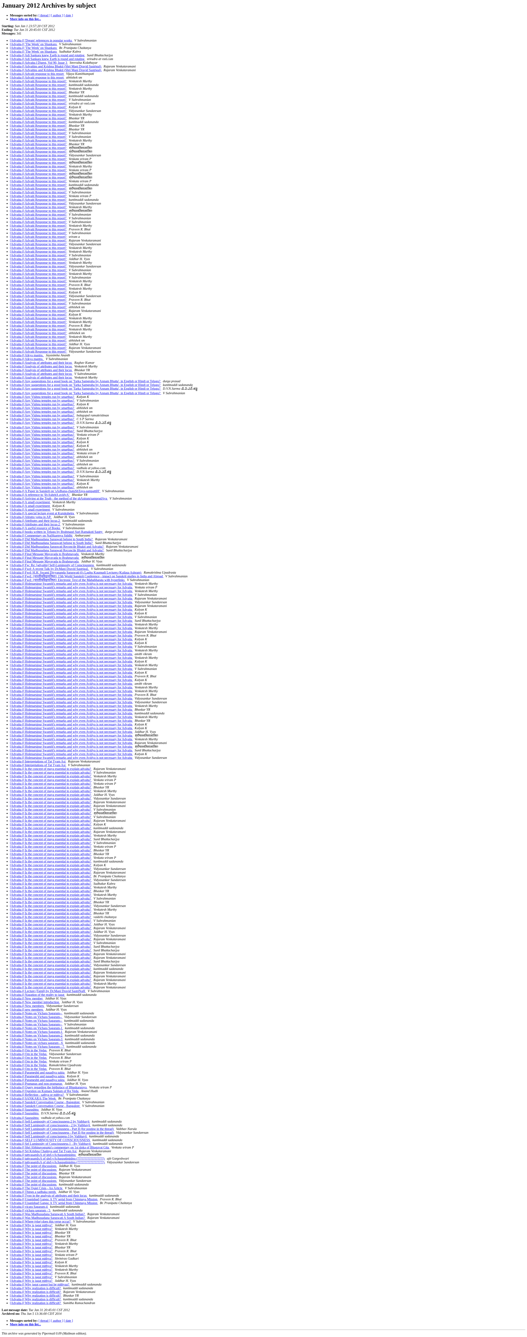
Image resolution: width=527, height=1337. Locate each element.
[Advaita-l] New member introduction (35, 1002)
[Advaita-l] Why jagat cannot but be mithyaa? (40, 1284)
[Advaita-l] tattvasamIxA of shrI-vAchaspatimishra (43, 1155)
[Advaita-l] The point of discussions (33, 1166)
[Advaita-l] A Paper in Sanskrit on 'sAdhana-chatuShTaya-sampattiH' (55, 491)
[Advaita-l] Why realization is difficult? (36, 1288)
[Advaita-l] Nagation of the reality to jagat (37, 994)
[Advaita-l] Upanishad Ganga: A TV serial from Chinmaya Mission (54, 1199)
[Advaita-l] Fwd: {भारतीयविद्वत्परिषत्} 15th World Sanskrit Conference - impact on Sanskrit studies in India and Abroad (87, 576)
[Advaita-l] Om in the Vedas (28, 1050)
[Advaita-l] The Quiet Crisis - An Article (36, 1188)
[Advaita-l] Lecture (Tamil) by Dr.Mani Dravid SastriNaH (48, 991)
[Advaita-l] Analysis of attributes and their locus (41, 362)
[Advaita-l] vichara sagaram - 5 (30, 1210)
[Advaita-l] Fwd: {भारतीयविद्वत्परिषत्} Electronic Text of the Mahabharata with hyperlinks (67, 580)
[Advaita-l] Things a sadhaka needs (33, 1192)
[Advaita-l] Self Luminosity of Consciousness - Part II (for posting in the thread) (62, 1129)
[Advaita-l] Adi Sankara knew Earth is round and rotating (47, 55)
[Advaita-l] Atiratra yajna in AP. (31, 517)
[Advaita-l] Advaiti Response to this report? (38, 81)
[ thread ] (44, 15)
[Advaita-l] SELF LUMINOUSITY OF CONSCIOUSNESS (50, 1140)
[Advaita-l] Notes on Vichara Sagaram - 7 (37, 1046)
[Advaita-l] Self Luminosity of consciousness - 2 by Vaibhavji (50, 1125)
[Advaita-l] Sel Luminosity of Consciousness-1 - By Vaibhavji (50, 1143)
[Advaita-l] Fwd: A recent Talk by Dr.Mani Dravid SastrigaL (49, 569)
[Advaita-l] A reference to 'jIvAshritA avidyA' (40, 494)
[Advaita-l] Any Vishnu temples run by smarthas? (42, 397)
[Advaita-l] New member (26, 998)
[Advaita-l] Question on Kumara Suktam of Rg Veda (44, 1091)
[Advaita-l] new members (27, 1009)
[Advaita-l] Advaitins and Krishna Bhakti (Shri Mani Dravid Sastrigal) (56, 66)
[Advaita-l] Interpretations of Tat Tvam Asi (38, 761)
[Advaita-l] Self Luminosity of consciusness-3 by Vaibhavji (48, 1136)
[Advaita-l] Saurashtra (24, 1109)
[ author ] (57, 15)
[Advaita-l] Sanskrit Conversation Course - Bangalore (45, 1102)
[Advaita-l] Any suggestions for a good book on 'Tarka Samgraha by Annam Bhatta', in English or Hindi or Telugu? (85, 381)
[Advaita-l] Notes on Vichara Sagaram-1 (36, 1028)
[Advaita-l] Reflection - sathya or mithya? (37, 1094)
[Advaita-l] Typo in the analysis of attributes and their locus (48, 1195)
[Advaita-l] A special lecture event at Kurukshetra (42, 513)
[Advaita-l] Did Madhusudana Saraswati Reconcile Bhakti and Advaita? (57, 546)
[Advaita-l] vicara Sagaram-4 (29, 1206)
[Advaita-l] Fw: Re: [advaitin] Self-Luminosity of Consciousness (52, 565)
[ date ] (68, 15)
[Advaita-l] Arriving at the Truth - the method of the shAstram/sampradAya (59, 498)
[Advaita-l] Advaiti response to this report (37, 74)
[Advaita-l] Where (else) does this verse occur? (40, 1221)
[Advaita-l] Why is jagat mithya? (31, 1225)
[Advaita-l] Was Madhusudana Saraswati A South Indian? (48, 1214)
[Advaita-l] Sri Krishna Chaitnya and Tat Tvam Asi (43, 1151)
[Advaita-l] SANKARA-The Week (33, 1098)
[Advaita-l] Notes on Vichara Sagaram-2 (36, 1035)
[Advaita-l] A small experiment (30, 502)
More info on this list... (25, 19)
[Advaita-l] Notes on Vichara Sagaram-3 (36, 1039)
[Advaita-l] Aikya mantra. (27, 355)
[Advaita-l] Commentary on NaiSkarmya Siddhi (41, 535)
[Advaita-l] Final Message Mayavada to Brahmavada (44, 554)
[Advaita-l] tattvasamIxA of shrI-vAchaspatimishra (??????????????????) (57, 1158)
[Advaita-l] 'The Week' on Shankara (33, 44)
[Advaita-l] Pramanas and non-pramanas (36, 1083)
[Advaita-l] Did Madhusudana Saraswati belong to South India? (51, 539)
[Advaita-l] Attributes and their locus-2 (35, 520)
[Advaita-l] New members (27, 1006)
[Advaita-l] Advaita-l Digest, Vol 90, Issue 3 (39, 62)
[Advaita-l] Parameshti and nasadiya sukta (37, 1072)
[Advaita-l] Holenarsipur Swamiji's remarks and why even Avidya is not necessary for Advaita (71, 583)
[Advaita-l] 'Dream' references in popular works (41, 40)
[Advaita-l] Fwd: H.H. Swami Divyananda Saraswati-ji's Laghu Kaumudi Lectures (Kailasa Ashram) (76, 572)
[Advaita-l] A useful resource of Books (35, 528)
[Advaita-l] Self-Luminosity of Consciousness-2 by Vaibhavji (50, 1121)
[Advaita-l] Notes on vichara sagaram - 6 (37, 1043)
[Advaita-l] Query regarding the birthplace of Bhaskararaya (48, 1087)
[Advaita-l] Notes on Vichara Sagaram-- (36, 1013)
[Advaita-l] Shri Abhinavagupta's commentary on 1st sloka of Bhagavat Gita (60, 1147)
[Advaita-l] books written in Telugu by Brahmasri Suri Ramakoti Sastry (56, 532)
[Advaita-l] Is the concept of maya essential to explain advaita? (51, 769)
